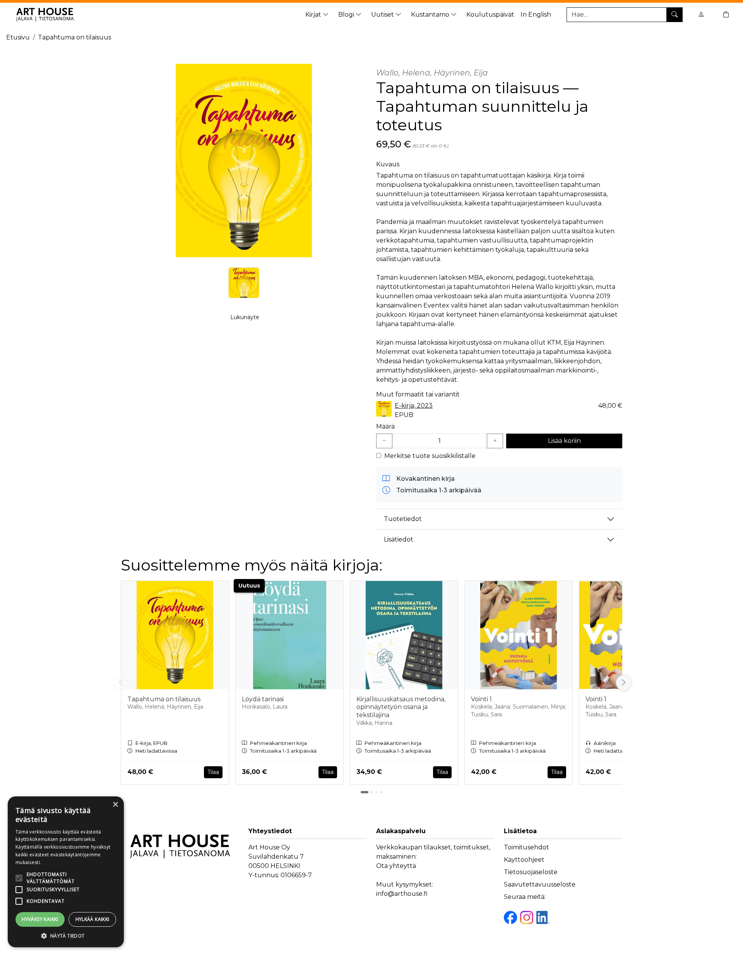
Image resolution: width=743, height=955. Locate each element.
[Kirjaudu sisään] (701, 14)
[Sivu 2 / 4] (372, 792)
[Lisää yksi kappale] (495, 441)
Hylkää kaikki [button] (92, 919)
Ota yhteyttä (396, 866)
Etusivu (18, 37)
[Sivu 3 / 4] (376, 792)
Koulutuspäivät (490, 14)
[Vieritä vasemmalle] (120, 682)
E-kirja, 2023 (414, 405)
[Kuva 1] (243, 282)
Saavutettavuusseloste (539, 884)
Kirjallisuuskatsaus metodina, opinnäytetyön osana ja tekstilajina (400, 707)
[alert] (66, 871)
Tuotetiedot (403, 519)
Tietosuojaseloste (531, 872)
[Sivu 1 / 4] (364, 792)
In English (535, 14)
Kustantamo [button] (431, 14)
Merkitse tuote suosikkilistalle (430, 456)
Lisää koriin (564, 440)
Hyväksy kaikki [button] (40, 919)
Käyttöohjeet (524, 859)
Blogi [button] (347, 14)
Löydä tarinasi (263, 699)
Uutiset (383, 14)
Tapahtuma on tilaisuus (74, 37)
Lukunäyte (244, 317)
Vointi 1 (481, 699)
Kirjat (314, 14)
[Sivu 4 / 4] (381, 792)
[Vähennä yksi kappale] (384, 441)
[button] (65, 936)
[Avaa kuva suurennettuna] (244, 160)
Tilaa (213, 772)
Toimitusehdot (526, 847)
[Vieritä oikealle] (623, 682)
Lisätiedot (398, 539)
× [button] (115, 805)
